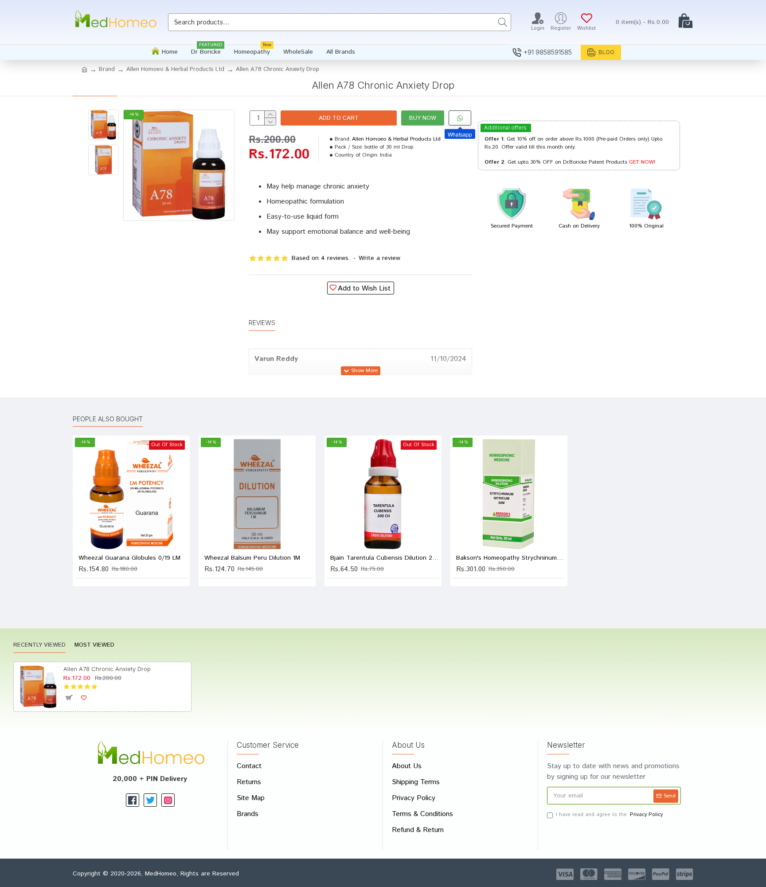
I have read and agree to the (609, 814)
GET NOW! (642, 162)
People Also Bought (108, 419)
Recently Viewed (39, 645)
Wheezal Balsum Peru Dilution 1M (252, 558)
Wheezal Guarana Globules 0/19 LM (129, 558)
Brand (107, 69)
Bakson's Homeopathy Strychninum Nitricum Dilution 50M (510, 558)
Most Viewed (94, 645)
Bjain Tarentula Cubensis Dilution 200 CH (384, 558)
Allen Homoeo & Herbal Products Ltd (175, 69)
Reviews (262, 322)
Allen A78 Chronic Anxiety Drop (107, 668)
